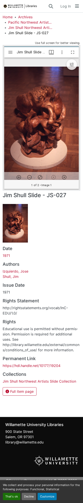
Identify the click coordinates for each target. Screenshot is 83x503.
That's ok (11, 496)
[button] (25, 6)
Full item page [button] (21, 391)
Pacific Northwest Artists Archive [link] (30, 22)
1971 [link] (6, 255)
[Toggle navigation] (77, 6)
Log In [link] (65, 6)
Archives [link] (25, 17)
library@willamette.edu (24, 442)
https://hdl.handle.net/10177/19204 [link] (31, 365)
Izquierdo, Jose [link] (15, 271)
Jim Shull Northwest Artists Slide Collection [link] (30, 27)
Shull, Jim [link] (11, 276)
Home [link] (8, 17)
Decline (29, 496)
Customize (47, 496)
